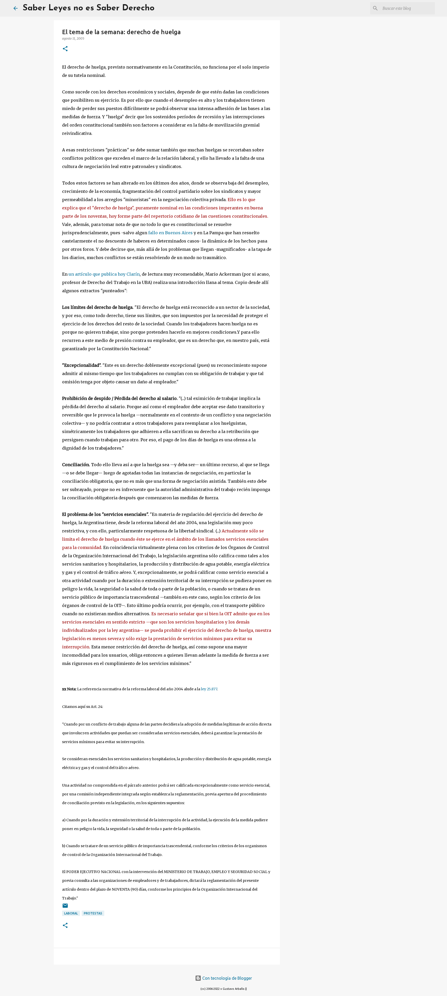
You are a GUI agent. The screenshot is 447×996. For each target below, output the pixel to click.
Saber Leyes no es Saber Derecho (88, 8)
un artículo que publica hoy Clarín (104, 274)
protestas (93, 913)
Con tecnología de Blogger (226, 978)
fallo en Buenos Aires (170, 232)
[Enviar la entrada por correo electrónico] (65, 907)
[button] (65, 49)
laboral (71, 913)
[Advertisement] (306, 103)
